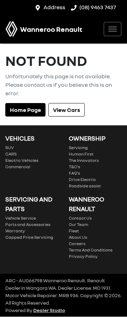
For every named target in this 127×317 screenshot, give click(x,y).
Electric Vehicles (21, 160)
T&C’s (74, 166)
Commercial (17, 166)
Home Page (25, 109)
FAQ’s (74, 173)
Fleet (74, 230)
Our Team (78, 224)
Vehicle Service (20, 218)
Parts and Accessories (27, 224)
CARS (11, 154)
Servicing (78, 147)
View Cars (66, 109)
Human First (81, 154)
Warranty (15, 230)
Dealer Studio (49, 310)
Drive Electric (82, 179)
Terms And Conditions (91, 250)
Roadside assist (85, 185)
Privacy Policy (83, 256)
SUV (9, 147)
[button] (112, 29)
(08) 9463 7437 (97, 7)
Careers (77, 243)
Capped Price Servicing (29, 237)
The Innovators (84, 160)
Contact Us (80, 218)
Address (54, 7)
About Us (78, 237)
